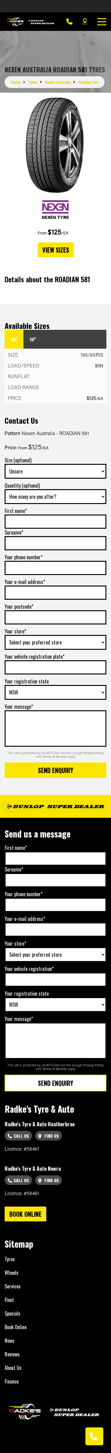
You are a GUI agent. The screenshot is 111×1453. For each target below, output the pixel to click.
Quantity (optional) (22, 485)
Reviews (12, 1354)
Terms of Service (55, 756)
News (9, 1340)
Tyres (10, 1259)
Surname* (14, 532)
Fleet (9, 1300)
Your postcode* (19, 606)
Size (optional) (18, 460)
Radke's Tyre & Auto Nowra (33, 1168)
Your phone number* (24, 557)
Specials (12, 1313)
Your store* (15, 631)
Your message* (19, 706)
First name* (16, 510)
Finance (11, 1381)
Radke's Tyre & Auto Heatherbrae (40, 1124)
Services (13, 1286)
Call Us (21, 1135)
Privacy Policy (93, 753)
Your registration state (27, 681)
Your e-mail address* (25, 582)
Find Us (51, 1135)
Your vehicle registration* (29, 968)
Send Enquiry (55, 770)
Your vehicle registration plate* (34, 656)
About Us (13, 1367)
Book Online (16, 1327)
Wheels (11, 1272)
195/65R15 (91, 354)
